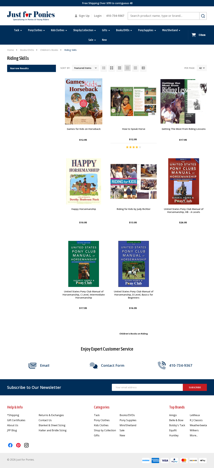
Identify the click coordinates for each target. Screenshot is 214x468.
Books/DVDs (122, 30)
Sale (90, 39)
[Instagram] (26, 445)
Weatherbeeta (198, 425)
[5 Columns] (135, 68)
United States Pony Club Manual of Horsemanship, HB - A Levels (183, 210)
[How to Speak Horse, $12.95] (134, 101)
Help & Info (15, 407)
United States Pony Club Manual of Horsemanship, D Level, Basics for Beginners (133, 294)
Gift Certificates (16, 420)
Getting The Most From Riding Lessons (184, 128)
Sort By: (65, 67)
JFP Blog (12, 430)
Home (10, 49)
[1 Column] (104, 68)
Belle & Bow (176, 420)
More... (194, 435)
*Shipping (13, 415)
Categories (101, 407)
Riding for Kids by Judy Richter (133, 208)
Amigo (173, 415)
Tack (16, 30)
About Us (12, 425)
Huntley (174, 435)
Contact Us (45, 420)
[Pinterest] (18, 445)
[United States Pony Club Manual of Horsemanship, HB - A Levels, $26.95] (183, 181)
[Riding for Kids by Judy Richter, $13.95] (134, 181)
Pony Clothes (35, 30)
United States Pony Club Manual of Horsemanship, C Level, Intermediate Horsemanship (84, 294)
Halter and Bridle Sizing (53, 430)
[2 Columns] (112, 68)
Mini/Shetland (170, 30)
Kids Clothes (57, 30)
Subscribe (195, 387)
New (104, 39)
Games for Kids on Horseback (84, 128)
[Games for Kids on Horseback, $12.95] (84, 101)
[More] (21, 30)
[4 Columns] (127, 68)
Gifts (104, 30)
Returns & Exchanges (51, 415)
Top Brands (177, 407)
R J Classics (196, 420)
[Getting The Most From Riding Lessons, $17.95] (183, 101)
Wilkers (194, 430)
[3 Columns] (119, 68)
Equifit (173, 430)
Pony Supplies (145, 30)
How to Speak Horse (133, 128)
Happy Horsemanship (83, 208)
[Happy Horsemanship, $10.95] (84, 181)
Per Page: (189, 67)
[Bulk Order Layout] (143, 68)
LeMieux (195, 415)
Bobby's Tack (177, 425)
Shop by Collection (83, 30)
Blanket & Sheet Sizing (52, 425)
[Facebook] (10, 445)
